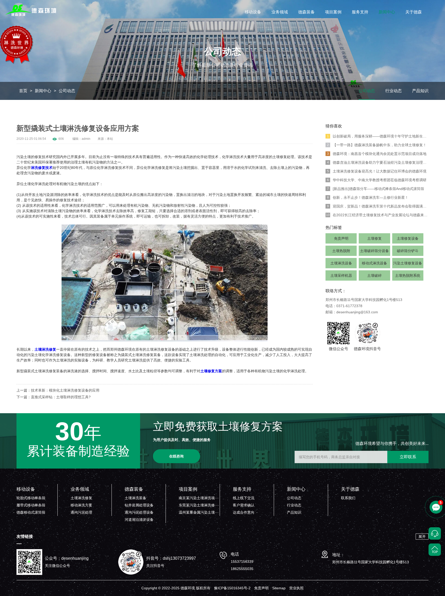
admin (86, 139)
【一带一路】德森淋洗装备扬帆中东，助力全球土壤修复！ (377, 145)
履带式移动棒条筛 (30, 505)
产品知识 (420, 91)
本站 (110, 139)
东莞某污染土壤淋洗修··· (199, 505)
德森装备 (306, 12)
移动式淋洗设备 (374, 263)
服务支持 (360, 12)
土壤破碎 (374, 275)
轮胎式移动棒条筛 (30, 498)
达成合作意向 (243, 512)
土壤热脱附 (341, 251)
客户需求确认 (243, 505)
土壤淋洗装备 (135, 498)
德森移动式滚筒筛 (30, 512)
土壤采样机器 (341, 275)
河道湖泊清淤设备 (139, 519)
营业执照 (296, 588)
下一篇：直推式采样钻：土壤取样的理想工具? (53, 397)
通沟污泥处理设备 (139, 512)
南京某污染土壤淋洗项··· (199, 498)
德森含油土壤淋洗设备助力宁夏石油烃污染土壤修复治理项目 (378, 162)
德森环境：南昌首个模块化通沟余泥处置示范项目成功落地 (377, 154)
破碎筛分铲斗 (407, 251)
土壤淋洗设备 (341, 263)
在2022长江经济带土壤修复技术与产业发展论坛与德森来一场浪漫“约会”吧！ (377, 215)
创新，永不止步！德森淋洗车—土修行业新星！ (368, 197)
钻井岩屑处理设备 (139, 505)
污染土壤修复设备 (407, 263)
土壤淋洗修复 (81, 498)
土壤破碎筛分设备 (374, 251)
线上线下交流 (243, 498)
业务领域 (279, 12)
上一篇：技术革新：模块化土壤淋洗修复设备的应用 (57, 390)
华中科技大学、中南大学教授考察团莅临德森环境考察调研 (377, 180)
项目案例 (333, 12)
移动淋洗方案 (81, 505)
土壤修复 (374, 238)
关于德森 (413, 12)
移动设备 (253, 12)
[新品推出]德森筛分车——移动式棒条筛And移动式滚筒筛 (375, 189)
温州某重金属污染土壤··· (199, 512)
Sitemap (279, 588)
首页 (23, 91)
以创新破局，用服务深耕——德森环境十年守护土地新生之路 (378, 136)
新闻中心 (387, 12)
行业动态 (393, 91)
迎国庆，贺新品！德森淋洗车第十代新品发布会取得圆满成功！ (378, 206)
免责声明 (341, 238)
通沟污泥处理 (81, 512)
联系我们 (348, 498)
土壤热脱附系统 (407, 275)
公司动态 (67, 91)
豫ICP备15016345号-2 (232, 588)
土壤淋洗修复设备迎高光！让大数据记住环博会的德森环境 (377, 171)
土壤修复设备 (407, 238)
